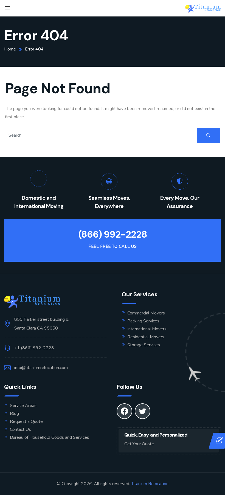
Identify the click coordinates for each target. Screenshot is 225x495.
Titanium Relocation (149, 484)
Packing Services (143, 321)
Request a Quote (26, 421)
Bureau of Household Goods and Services (49, 437)
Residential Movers (145, 337)
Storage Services (143, 345)
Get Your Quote (139, 444)
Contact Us (20, 429)
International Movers (147, 329)
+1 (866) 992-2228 (34, 348)
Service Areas (23, 406)
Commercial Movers (146, 313)
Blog (14, 413)
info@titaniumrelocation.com (41, 368)
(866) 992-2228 (112, 234)
